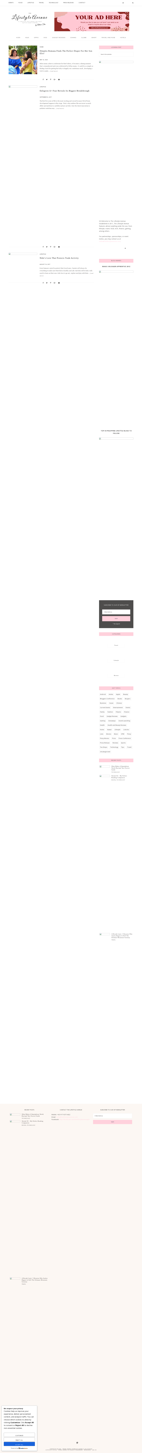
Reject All (19, 1440)
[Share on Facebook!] (43, 79)
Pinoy (129, 734)
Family (102, 712)
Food (102, 716)
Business (103, 703)
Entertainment (118, 707)
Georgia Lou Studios (85, 1449)
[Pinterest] (123, 3)
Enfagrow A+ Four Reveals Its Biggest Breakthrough (64, 91)
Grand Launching (124, 721)
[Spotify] (107, 252)
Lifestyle (43, 87)
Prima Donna (62, 1450)
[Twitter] (110, 3)
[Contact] (126, 3)
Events (128, 707)
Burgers (127, 699)
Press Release (105, 743)
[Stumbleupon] (113, 252)
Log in (94, 1450)
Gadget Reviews (112, 716)
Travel (129, 747)
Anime (111, 694)
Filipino (118, 712)
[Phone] (129, 3)
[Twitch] (116, 3)
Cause (111, 703)
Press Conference (125, 738)
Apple (118, 694)
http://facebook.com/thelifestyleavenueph (74, 1119)
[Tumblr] (119, 252)
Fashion (110, 712)
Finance (126, 712)
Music (116, 734)
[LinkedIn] (122, 248)
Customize (19, 1435)
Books (120, 699)
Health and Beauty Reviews (117, 725)
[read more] (54, 71)
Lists (101, 734)
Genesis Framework (76, 1450)
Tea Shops (103, 747)
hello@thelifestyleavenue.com (110, 241)
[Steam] (110, 252)
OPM (122, 734)
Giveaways (112, 721)
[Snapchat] (104, 252)
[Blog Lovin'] (116, 248)
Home (42, 47)
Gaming (102, 721)
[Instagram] (113, 3)
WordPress (87, 1450)
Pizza (114, 738)
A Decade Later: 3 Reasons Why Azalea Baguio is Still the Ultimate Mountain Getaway (121, 935)
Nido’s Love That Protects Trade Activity (59, 258)
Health (102, 725)
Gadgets (123, 716)
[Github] (125, 252)
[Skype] (100, 252)
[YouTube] (120, 3)
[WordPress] (122, 252)
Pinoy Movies (104, 738)
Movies (108, 734)
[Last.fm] (131, 252)
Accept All (19, 1445)
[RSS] (131, 248)
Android (103, 694)
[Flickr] (119, 248)
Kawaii (109, 730)
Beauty (125, 694)
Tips (122, 747)
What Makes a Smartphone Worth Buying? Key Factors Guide (120, 768)
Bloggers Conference (107, 699)
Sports (123, 743)
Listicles (126, 730)
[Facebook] (107, 3)
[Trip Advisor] (116, 252)
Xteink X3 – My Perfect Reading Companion (119, 776)
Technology (114, 747)
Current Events (105, 707)
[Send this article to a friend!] (59, 79)
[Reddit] (128, 248)
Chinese (119, 703)
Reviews (115, 743)
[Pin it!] (50, 79)
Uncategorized (105, 752)
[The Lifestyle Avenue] (29, 19)
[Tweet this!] (47, 79)
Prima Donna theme (69, 1449)
